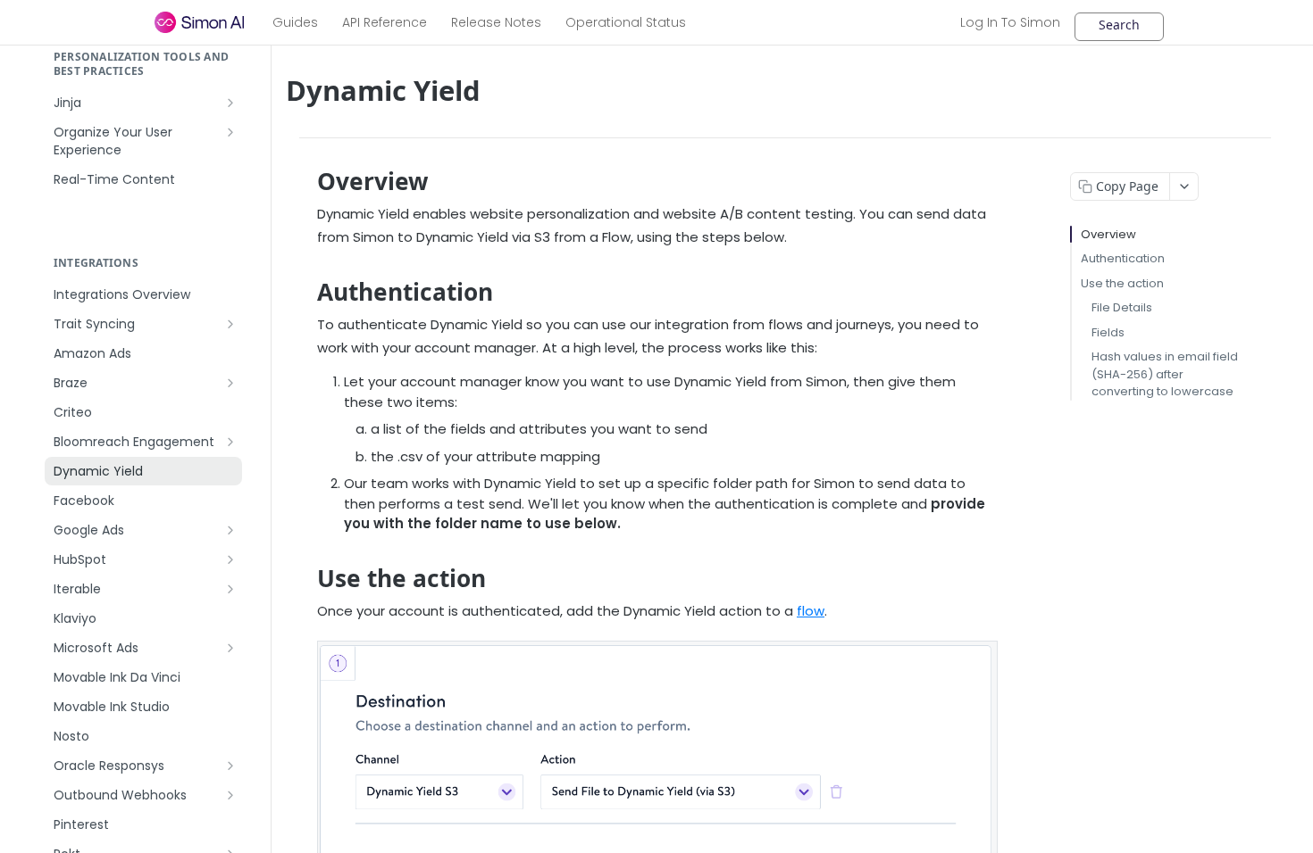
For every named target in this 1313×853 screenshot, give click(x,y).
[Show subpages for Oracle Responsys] (230, 765)
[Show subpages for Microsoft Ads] (230, 648)
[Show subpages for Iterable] (230, 589)
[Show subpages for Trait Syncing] (230, 324)
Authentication (1123, 258)
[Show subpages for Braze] (230, 383)
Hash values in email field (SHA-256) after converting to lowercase (1164, 374)
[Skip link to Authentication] (305, 292)
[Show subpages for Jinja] (230, 102)
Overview (1108, 234)
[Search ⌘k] (1119, 26)
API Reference (384, 22)
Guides (295, 22)
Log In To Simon (1010, 22)
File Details (1121, 307)
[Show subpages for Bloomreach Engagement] (230, 442)
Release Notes (496, 22)
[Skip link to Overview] (305, 181)
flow (810, 610)
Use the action (1122, 283)
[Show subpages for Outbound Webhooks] (230, 795)
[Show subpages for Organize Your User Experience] (230, 132)
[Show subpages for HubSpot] (230, 559)
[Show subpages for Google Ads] (230, 530)
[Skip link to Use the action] (305, 578)
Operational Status (625, 22)
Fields (1108, 332)
